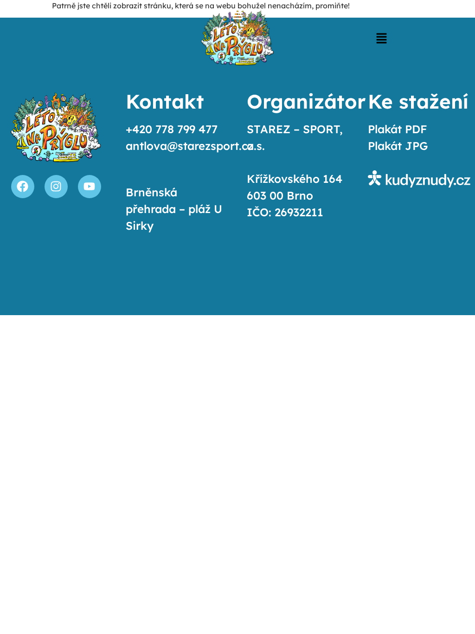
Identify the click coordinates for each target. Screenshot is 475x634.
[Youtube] (89, 186)
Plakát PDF (397, 129)
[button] (381, 39)
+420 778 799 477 (172, 129)
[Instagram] (56, 186)
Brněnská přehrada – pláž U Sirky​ (174, 209)
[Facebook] (22, 186)
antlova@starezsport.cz (189, 146)
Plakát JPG (398, 146)
